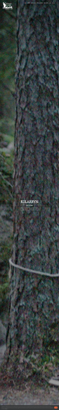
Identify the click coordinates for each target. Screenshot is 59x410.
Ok (55, 407)
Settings (6, 408)
